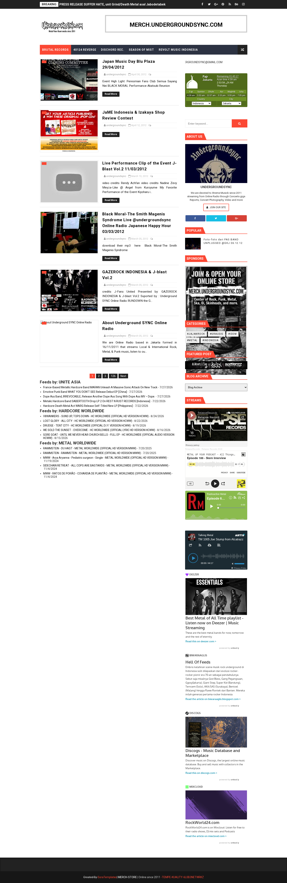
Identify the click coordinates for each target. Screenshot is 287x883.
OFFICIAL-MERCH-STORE (60, 59)
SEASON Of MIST (141, 49)
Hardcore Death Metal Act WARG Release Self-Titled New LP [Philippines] (88, 405)
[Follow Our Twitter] (216, 218)
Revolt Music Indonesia (178, 49)
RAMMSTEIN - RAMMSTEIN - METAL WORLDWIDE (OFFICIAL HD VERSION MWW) (92, 453)
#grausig (216, 334)
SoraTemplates (107, 877)
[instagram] (243, 4)
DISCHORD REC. (112, 49)
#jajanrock (196, 334)
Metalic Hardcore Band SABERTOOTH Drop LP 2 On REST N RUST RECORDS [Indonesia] (96, 401)
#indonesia (210, 340)
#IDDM (232, 334)
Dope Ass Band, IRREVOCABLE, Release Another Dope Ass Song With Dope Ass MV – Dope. (99, 396)
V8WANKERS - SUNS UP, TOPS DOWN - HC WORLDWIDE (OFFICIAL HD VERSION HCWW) (96, 416)
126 (113, 376)
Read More (111, 94)
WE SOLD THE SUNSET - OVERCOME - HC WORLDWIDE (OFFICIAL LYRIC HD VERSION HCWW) (99, 430)
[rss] (230, 4)
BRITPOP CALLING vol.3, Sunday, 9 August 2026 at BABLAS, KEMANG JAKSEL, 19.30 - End (124, 4)
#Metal (192, 340)
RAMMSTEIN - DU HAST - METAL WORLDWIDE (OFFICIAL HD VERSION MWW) (89, 448)
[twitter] (209, 4)
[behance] (237, 4)
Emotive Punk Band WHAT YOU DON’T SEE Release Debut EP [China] (85, 391)
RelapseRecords (192, 449)
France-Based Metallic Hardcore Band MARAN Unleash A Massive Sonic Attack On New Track (100, 387)
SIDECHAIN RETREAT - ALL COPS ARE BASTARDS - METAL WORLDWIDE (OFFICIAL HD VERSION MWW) (105, 465)
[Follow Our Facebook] (195, 218)
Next (123, 376)
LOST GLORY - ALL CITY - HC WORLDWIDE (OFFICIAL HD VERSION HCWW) (87, 420)
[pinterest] (223, 4)
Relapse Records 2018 (212, 449)
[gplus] (216, 4)
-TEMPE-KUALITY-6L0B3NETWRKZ (182, 877)
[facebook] (202, 4)
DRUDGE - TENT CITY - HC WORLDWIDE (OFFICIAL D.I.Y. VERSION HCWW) (87, 425)
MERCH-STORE (127, 877)
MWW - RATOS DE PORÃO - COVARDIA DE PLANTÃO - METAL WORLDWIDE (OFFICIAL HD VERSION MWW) (107, 473)
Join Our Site (217, 207)
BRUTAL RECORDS (55, 49)
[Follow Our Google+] (237, 218)
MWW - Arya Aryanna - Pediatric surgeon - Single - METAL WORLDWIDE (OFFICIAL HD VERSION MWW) (105, 457)
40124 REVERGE (84, 49)
